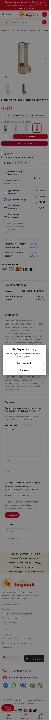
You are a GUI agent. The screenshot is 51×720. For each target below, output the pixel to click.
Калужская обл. (25, 363)
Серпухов (24, 370)
